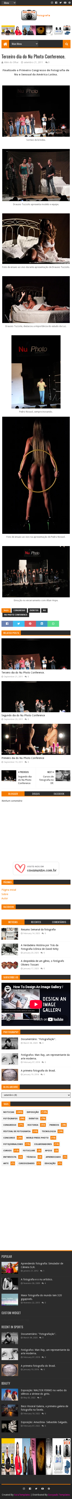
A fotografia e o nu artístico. (37, 1279)
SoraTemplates (22, 1494)
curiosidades (27, 1163)
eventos (34, 610)
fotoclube (29, 1150)
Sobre (4, 894)
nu (44, 610)
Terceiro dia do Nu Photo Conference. (22, 672)
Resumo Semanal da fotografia (38, 929)
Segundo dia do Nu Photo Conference (23, 715)
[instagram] (52, 2)
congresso (19, 610)
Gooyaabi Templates (59, 1494)
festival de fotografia (16, 1131)
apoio (48, 1150)
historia (33, 1125)
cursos (7, 1150)
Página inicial (8, 889)
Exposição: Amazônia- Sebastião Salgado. (44, 1422)
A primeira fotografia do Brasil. (38, 1070)
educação (50, 1163)
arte (5, 1163)
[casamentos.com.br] (36, 874)
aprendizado (53, 1157)
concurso (9, 1138)
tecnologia (49, 1131)
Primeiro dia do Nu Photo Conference (22, 758)
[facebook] (56, 2)
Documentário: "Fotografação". (38, 1039)
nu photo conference (15, 615)
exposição (33, 1112)
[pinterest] (69, 2)
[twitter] (60, 2)
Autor (4, 898)
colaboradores (43, 1144)
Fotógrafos (10, 1118)
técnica (31, 1157)
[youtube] (65, 2)
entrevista (9, 1157)
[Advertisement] (36, 1206)
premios (54, 1125)
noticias (8, 1112)
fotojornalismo (13, 1144)
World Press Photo (37, 1138)
